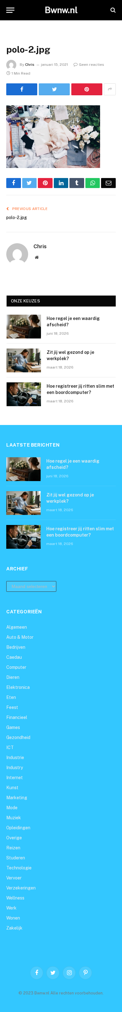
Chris (29, 64)
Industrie (15, 757)
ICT (10, 747)
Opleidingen (18, 827)
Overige (14, 837)
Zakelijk (14, 928)
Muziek (13, 817)
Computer (16, 667)
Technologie (19, 867)
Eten (11, 697)
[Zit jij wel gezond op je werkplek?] (24, 360)
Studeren (15, 857)
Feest (12, 707)
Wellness (15, 897)
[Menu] (10, 10)
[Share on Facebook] (21, 89)
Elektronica (18, 687)
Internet (14, 777)
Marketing (16, 797)
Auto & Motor (19, 637)
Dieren (12, 677)
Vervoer (14, 877)
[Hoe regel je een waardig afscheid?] (24, 326)
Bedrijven (15, 647)
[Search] (112, 10)
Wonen (13, 917)
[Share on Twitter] (54, 89)
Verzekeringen (21, 887)
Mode (12, 807)
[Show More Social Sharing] (110, 89)
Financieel (16, 717)
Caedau (14, 657)
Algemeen (16, 627)
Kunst (12, 787)
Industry (14, 767)
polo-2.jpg (16, 217)
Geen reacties (91, 64)
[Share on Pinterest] (86, 89)
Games (13, 727)
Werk (11, 907)
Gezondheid (18, 737)
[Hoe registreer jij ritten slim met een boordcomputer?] (24, 394)
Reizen (13, 847)
